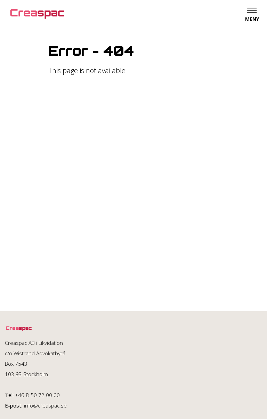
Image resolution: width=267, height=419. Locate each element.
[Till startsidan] (37, 14)
